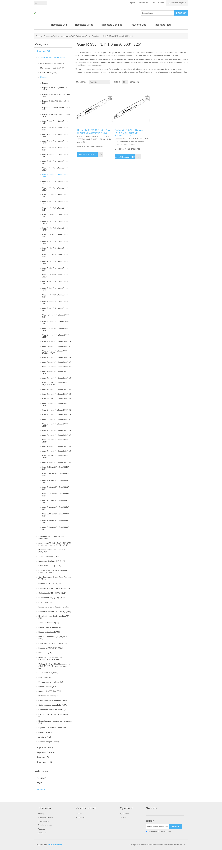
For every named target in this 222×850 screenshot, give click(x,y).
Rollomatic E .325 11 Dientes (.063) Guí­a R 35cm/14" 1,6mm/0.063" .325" (129, 133)
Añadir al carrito (87, 154)
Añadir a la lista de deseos (100, 154)
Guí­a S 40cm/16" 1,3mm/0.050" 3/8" (57, 342)
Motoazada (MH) (45, 653)
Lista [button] (185, 82)
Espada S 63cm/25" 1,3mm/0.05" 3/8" (55, 102)
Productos (80, 817)
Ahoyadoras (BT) (45, 677)
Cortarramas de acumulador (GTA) (52, 700)
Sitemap (41, 813)
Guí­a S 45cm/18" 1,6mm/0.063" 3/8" (57, 362)
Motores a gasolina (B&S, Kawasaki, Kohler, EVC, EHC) (53, 571)
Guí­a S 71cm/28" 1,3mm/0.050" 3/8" (57, 415)
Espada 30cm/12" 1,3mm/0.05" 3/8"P (55, 89)
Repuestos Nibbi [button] (162, 25)
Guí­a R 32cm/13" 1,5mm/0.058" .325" (55, 135)
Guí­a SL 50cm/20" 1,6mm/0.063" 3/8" (55, 475)
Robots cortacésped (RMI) (49, 632)
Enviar (175, 827)
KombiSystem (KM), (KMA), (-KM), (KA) (54, 588)
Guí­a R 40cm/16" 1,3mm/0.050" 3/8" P (55, 222)
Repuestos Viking (44, 747)
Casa (38, 36)
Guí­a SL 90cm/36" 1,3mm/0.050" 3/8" (55, 521)
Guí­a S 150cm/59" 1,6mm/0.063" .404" (55, 336)
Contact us (42, 833)
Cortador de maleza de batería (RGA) (53, 710)
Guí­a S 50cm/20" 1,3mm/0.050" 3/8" (57, 367)
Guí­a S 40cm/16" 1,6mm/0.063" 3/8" (57, 346)
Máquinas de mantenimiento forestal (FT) (53, 715)
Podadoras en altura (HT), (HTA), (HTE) (54, 611)
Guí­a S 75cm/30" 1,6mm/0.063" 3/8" (57, 430)
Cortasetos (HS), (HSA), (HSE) (50, 584)
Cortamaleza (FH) (45, 732)
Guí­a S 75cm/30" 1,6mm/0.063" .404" (55, 425)
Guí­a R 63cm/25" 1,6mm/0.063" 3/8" (55, 309)
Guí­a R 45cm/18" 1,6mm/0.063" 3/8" (55, 269)
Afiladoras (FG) (44, 737)
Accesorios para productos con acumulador (51, 537)
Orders (123, 817)
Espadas (43, 77)
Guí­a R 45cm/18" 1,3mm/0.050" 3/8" (55, 249)
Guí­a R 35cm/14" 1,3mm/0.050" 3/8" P (55, 162)
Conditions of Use (45, 825)
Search (79, 813)
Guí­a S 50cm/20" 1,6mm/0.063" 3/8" (57, 378)
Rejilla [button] (181, 82)
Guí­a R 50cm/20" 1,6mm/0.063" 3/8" (55, 296)
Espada (45, 83)
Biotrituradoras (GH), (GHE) (49, 566)
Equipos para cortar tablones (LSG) (52, 728)
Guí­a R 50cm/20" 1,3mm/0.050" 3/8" (55, 282)
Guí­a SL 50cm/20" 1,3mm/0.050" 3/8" (55, 468)
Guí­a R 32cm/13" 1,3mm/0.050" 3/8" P (55, 129)
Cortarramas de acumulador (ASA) (52, 705)
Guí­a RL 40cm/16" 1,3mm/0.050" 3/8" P (55, 323)
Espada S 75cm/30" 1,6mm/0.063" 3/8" (56, 109)
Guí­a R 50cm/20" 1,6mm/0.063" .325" (55, 289)
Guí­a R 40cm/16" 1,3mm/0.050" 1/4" (55, 209)
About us (41, 829)
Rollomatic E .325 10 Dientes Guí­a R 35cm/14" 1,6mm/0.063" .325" (93, 131)
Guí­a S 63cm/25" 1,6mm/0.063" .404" (55, 404)
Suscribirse (152, 831)
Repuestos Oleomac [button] (111, 25)
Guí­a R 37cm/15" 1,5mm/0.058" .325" (55, 182)
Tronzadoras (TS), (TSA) (48, 556)
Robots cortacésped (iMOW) (50, 627)
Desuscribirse (165, 831)
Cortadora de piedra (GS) (48, 696)
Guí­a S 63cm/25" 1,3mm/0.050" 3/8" (57, 399)
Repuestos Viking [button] (84, 25)
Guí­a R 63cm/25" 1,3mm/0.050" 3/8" (55, 302)
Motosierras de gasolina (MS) (52, 63)
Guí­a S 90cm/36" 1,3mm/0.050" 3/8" (57, 451)
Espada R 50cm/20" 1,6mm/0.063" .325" (56, 95)
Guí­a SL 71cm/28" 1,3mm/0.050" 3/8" (55, 495)
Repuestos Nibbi (44, 762)
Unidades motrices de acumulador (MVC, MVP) (52, 551)
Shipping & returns (45, 817)
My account (124, 813)
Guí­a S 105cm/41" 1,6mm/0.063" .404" (55, 329)
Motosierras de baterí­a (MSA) (52, 68)
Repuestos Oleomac (45, 752)
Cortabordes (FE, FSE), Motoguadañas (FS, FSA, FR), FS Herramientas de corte (54, 666)
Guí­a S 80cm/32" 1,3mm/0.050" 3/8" (57, 435)
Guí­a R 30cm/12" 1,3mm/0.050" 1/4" (55, 122)
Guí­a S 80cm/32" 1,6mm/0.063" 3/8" (57, 446)
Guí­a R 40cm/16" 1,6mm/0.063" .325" (55, 229)
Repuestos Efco (43, 757)
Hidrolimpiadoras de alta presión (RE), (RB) (54, 617)
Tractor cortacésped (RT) (48, 623)
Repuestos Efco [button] (138, 25)
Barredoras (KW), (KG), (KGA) (50, 648)
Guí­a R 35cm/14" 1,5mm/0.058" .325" (55, 169)
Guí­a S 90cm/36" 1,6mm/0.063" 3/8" (57, 462)
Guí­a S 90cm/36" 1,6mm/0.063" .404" (55, 457)
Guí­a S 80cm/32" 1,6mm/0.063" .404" (55, 441)
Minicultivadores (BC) (47, 687)
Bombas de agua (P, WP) (48, 742)
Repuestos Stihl (43, 51)
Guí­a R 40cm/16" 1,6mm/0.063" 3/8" (55, 236)
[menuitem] (59, 25)
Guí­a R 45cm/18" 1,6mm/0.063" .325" (55, 262)
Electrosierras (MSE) (48, 72)
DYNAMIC (41, 778)
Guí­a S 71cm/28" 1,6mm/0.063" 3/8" (57, 419)
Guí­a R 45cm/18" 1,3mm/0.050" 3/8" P (55, 256)
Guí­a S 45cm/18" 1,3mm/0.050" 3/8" (57, 358)
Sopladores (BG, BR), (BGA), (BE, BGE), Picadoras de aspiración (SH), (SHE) (54, 544)
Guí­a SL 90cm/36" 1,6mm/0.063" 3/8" (55, 528)
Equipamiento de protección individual (53, 607)
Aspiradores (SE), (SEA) (48, 673)
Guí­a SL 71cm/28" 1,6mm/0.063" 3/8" (55, 501)
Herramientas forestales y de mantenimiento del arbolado (50, 658)
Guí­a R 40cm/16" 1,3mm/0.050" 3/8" (55, 216)
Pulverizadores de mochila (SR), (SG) (53, 643)
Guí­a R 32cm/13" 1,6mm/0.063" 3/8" (55, 149)
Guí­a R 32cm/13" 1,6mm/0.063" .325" (55, 142)
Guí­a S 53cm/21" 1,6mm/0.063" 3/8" (57, 389)
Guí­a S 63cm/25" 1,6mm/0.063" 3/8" (57, 410)
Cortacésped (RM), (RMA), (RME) (52, 593)
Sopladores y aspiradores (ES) (50, 682)
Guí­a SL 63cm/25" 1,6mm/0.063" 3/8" (55, 488)
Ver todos (40, 789)
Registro (132, 3)
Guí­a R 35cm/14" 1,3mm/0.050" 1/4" (55, 155)
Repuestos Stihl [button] (59, 25)
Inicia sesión (143, 3)
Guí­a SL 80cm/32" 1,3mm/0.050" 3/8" (55, 508)
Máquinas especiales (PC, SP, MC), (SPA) (52, 638)
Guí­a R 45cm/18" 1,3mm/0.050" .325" (55, 242)
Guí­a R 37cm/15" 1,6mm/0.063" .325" (55, 189)
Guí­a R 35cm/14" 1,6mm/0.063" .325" (55, 175)
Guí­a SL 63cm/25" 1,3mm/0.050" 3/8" (55, 481)
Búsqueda (181, 13)
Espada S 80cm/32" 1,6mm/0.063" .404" (56, 115)
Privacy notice (43, 821)
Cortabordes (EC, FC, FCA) (49, 691)
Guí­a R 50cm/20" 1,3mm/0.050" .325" (55, 276)
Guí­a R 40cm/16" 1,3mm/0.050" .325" (55, 202)
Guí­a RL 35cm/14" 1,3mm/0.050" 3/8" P (55, 316)
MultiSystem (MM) (45, 602)
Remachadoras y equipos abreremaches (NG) (55, 722)
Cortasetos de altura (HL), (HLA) (51, 561)
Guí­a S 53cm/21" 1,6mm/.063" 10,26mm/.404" (54, 384)
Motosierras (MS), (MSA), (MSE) (51, 57)
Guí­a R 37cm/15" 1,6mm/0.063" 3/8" (55, 196)
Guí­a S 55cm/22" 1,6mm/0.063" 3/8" (57, 394)
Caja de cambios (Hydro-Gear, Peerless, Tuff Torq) (54, 578)
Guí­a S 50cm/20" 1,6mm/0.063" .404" (55, 372)
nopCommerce (55, 845)
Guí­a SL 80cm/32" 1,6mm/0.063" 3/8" (55, 515)
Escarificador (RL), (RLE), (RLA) (51, 598)
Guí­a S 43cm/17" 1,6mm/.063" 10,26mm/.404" (54, 352)
